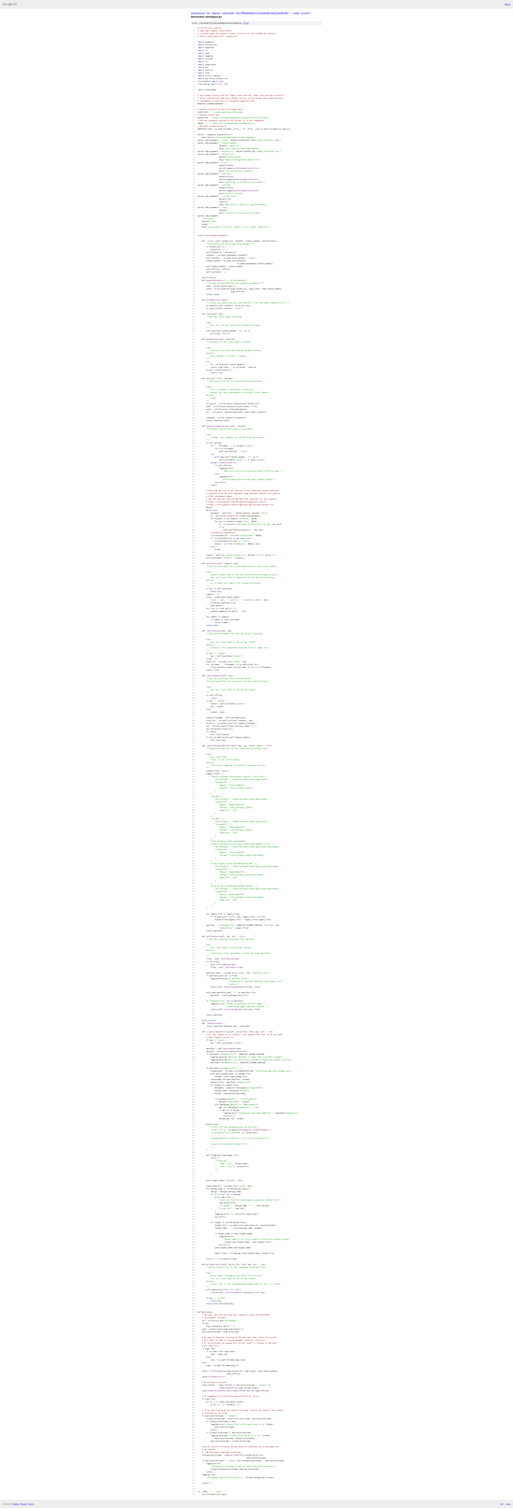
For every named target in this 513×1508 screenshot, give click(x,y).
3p (208, 13)
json (508, 1504)
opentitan (228, 13)
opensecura (198, 13)
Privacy (23, 1504)
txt (501, 1504)
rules (296, 13)
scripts (305, 13)
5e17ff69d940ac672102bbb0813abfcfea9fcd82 (262, 13)
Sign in (507, 4)
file (246, 23)
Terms (31, 1504)
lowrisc (216, 13)
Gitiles (16, 1504)
